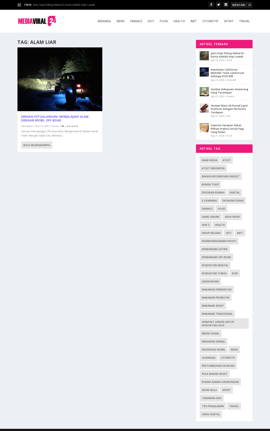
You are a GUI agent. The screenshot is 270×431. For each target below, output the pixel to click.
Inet (193, 21)
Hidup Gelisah (211, 233)
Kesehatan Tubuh (214, 273)
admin (29, 126)
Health (179, 21)
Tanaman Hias (212, 398)
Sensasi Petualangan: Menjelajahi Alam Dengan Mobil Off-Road (55, 119)
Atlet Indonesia (213, 168)
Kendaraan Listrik (215, 249)
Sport (229, 21)
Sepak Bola (209, 390)
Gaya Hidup (232, 216)
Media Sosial (210, 333)
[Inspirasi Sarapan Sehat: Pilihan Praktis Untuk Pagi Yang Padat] (204, 127)
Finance (136, 21)
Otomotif (210, 21)
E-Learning (209, 200)
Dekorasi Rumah (213, 192)
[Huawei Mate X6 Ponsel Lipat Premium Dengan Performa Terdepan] (204, 108)
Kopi (235, 273)
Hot (151, 21)
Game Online (210, 216)
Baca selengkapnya (36, 145)
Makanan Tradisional (217, 313)
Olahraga (208, 357)
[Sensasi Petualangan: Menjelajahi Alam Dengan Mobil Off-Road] (59, 79)
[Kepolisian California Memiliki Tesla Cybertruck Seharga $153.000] (204, 72)
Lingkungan (210, 281)
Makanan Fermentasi (217, 289)
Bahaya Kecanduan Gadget (221, 176)
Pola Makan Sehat (214, 374)
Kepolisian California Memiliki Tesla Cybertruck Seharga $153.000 (227, 73)
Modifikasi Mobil (213, 349)
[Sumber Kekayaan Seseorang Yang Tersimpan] (204, 91)
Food (164, 21)
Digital (235, 192)
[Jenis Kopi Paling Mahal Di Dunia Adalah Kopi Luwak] (204, 55)
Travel (244, 21)
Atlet (227, 160)
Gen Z (206, 225)
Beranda (104, 21)
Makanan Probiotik (215, 297)
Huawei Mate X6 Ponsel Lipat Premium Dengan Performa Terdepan (229, 109)
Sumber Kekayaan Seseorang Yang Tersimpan (229, 90)
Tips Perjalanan (213, 406)
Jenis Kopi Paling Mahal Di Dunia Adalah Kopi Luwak (64, 4)
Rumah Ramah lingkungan (220, 382)
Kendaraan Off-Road (216, 257)
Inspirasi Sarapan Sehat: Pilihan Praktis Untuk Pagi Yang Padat (227, 128)
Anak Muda (209, 160)
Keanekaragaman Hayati (219, 241)
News (121, 21)
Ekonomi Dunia (233, 200)
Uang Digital (211, 414)
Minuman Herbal (213, 341)
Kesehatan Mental (215, 265)
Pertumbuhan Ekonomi (218, 365)
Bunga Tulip (210, 184)
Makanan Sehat (213, 305)
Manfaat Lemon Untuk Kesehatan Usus (218, 323)
